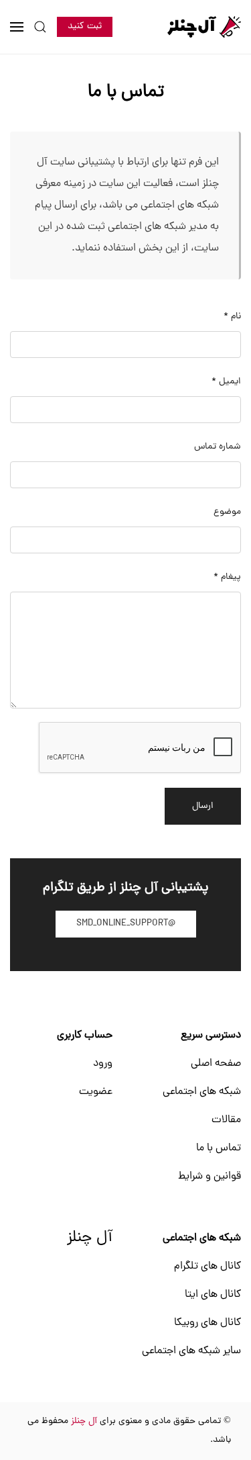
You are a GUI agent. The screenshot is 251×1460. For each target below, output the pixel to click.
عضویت (95, 1092)
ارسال (203, 806)
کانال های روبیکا (207, 1323)
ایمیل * (226, 382)
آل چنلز (89, 1238)
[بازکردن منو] (16, 27)
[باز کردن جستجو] (40, 27)
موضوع (227, 512)
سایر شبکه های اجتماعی (191, 1351)
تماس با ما (218, 1148)
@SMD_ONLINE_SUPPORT (125, 924)
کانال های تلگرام (207, 1267)
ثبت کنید (85, 26)
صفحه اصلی (216, 1064)
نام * (232, 317)
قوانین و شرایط (209, 1177)
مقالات (226, 1120)
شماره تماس (217, 447)
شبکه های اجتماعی (202, 1092)
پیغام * (227, 577)
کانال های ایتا (213, 1295)
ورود (102, 1064)
